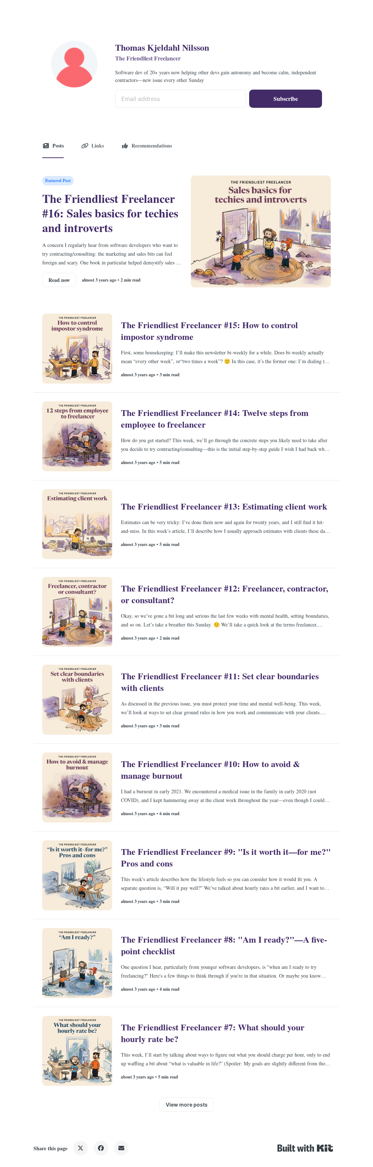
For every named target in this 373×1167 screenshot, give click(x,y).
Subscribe (286, 98)
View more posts (187, 1104)
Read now (59, 280)
